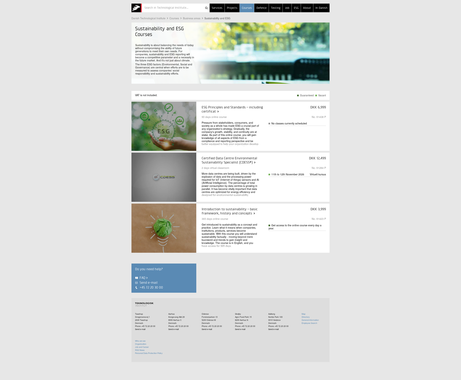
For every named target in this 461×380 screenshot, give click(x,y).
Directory (306, 316)
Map (303, 313)
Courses (247, 8)
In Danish (321, 8)
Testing (275, 8)
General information (310, 319)
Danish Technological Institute (148, 18)
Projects (232, 8)
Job (287, 8)
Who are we (140, 340)
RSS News (140, 349)
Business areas (191, 18)
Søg (206, 8)
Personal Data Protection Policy (149, 353)
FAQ (142, 278)
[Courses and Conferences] (136, 8)
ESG (296, 8)
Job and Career (142, 346)
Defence (261, 8)
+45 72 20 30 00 (151, 287)
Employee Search (309, 322)
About (307, 8)
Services (217, 8)
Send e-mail (149, 282)
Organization (140, 343)
